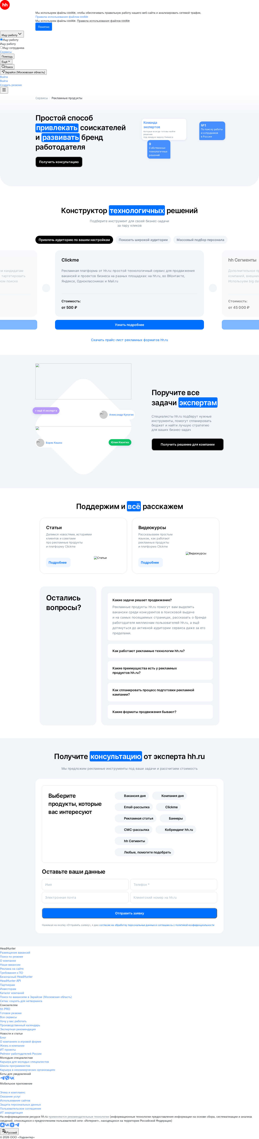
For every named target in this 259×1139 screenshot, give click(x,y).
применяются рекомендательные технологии (79, 1116)
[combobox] (9, 1131)
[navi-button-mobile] (4, 90)
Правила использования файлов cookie (103, 21)
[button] (4, 77)
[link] (7, 66)
